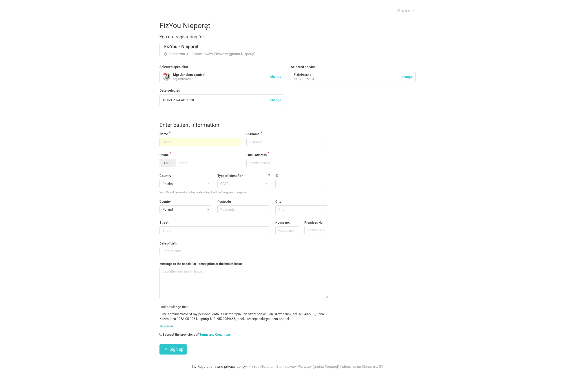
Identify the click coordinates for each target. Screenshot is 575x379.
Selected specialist (173, 67)
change (407, 77)
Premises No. (313, 222)
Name (163, 134)
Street (163, 222)
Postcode (224, 201)
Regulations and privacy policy (222, 366)
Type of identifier (230, 176)
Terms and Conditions (215, 334)
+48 (167, 163)
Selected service (303, 67)
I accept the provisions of (197, 334)
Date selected (169, 90)
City (278, 202)
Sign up (176, 349)
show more (166, 326)
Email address (256, 155)
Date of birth (168, 243)
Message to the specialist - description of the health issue (200, 264)
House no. (282, 222)
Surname (252, 134)
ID (277, 176)
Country (165, 176)
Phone (164, 155)
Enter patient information (189, 125)
